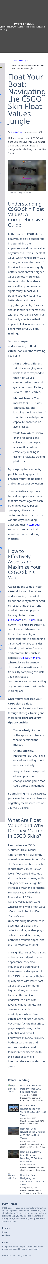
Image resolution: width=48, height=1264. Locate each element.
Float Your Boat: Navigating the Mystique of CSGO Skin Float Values (32, 1133)
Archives (6, 1235)
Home (14, 60)
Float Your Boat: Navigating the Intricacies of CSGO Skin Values (32, 1180)
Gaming (22, 60)
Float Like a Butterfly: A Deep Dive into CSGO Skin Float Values (31, 1088)
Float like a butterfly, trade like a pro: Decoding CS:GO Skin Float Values (31, 1156)
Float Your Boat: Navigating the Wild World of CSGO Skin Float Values (33, 1110)
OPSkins (30, 620)
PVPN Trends (24, 23)
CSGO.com (14, 620)
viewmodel (33, 524)
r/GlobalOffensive (29, 658)
